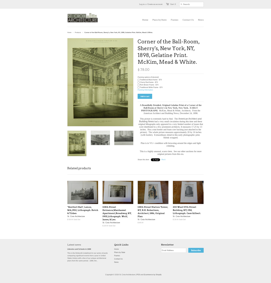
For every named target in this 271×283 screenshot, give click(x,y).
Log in (142, 4)
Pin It (163, 160)
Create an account (154, 4)
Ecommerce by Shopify (152, 275)
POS (138, 275)
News (116, 262)
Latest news (74, 244)
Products (78, 32)
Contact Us (118, 259)
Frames (117, 256)
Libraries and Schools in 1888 (79, 249)
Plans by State (119, 252)
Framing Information (145, 90)
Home (116, 249)
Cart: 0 (173, 4)
